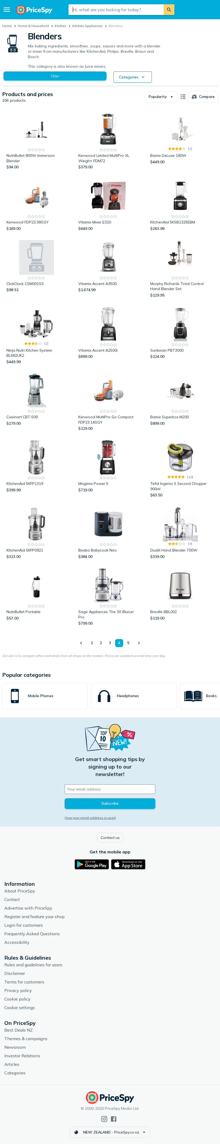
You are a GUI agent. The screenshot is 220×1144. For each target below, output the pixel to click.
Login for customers (23, 925)
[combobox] (116, 9)
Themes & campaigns (25, 1038)
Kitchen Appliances (87, 26)
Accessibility (17, 942)
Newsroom (15, 1047)
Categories (14, 1072)
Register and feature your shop (34, 916)
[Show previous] (81, 643)
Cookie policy (17, 999)
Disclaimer (14, 973)
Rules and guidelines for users (33, 964)
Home (7, 26)
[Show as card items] (183, 97)
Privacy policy (18, 990)
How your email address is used (90, 818)
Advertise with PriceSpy (28, 908)
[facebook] (113, 1119)
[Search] (169, 9)
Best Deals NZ (18, 1030)
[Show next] (138, 643)
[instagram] (104, 1119)
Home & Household (33, 26)
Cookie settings (19, 1007)
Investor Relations (22, 1055)
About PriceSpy (19, 891)
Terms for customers (24, 982)
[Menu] (6, 9)
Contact (12, 899)
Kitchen (60, 26)
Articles (11, 1064)
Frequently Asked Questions (32, 933)
